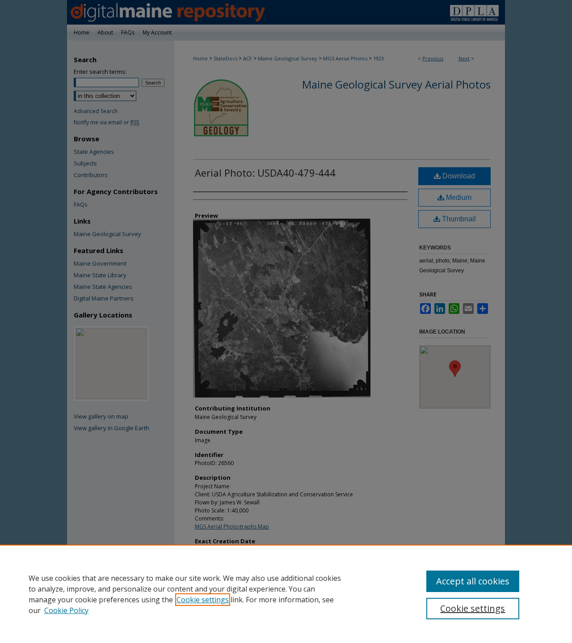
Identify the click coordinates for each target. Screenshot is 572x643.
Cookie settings (203, 600)
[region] (286, 594)
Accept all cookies (472, 581)
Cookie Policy (66, 610)
